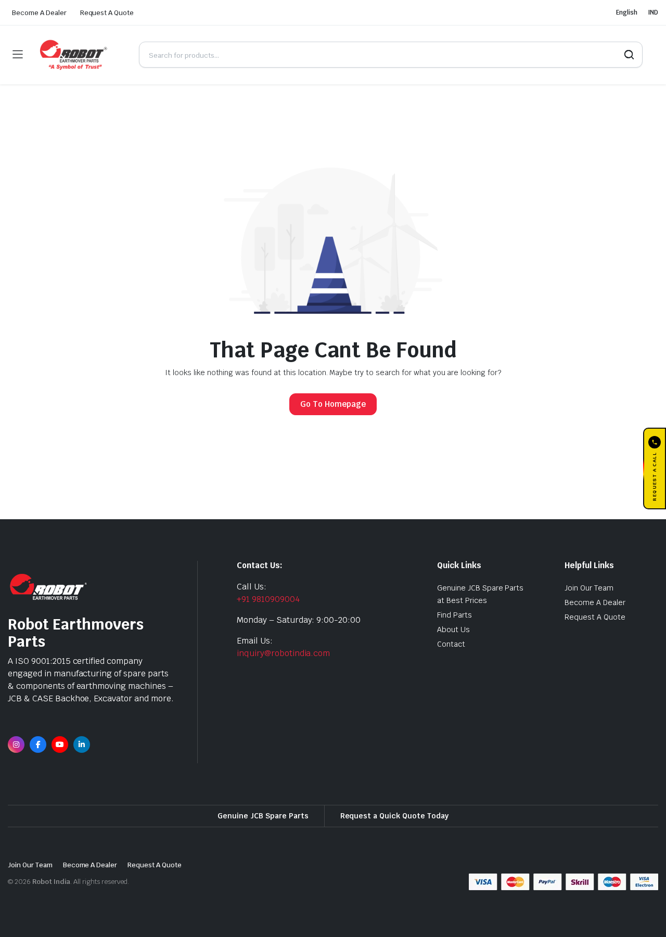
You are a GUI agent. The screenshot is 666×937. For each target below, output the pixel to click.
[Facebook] (38, 744)
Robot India (51, 881)
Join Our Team (589, 588)
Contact (451, 644)
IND (653, 12)
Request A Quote (107, 12)
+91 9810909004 (268, 599)
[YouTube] (60, 744)
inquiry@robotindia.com (283, 653)
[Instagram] (16, 744)
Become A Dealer (39, 12)
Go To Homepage (333, 404)
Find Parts (454, 615)
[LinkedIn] (81, 744)
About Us (453, 629)
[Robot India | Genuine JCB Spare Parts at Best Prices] (80, 55)
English (626, 12)
